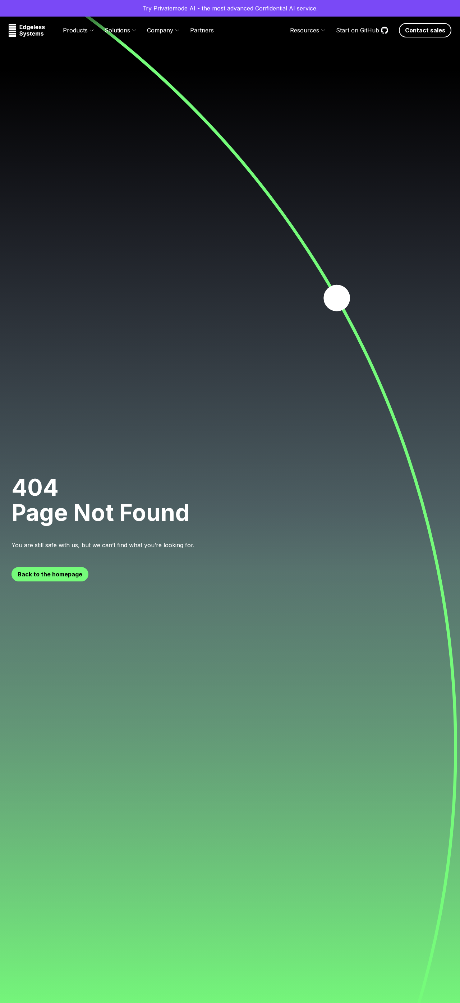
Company (160, 30)
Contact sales (425, 30)
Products (75, 30)
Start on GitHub (357, 30)
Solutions (117, 30)
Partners (202, 30)
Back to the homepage (50, 574)
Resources (304, 30)
